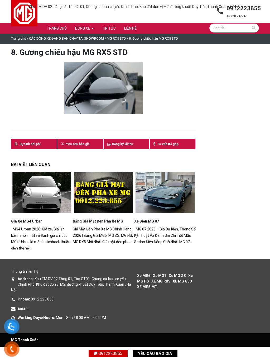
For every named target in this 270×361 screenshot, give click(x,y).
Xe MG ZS (177, 276)
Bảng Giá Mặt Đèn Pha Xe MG (98, 221)
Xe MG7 (159, 276)
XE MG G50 (182, 281)
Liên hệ (130, 28)
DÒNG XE (82, 28)
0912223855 (110, 353)
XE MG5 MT (147, 287)
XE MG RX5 (160, 281)
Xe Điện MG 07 (146, 221)
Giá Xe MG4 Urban (26, 221)
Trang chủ (57, 28)
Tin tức (109, 28)
